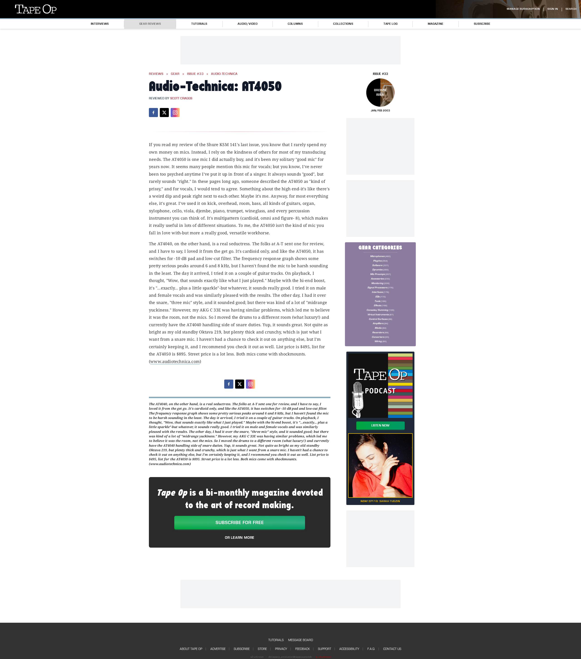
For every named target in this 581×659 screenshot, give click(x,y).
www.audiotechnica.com (175, 361)
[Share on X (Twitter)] (164, 112)
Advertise (218, 649)
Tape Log (390, 23)
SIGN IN (552, 8)
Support (324, 649)
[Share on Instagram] (175, 112)
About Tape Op (191, 649)
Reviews (156, 74)
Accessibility (349, 649)
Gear (175, 74)
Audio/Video (247, 23)
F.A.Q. (371, 649)
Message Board (300, 640)
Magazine (435, 23)
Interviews (100, 23)
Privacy (281, 649)
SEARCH (571, 8)
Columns (295, 23)
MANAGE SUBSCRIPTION (523, 8)
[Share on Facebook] (153, 112)
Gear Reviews (150, 23)
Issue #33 (195, 74)
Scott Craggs (181, 98)
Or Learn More (239, 538)
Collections (343, 23)
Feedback (302, 649)
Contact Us (392, 649)
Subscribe (482, 23)
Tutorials (199, 23)
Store (262, 649)
